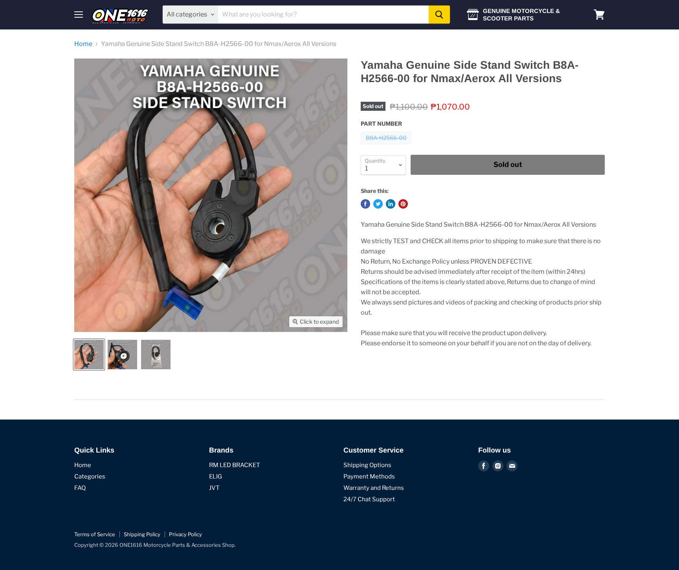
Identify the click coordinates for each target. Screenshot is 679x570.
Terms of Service (94, 534)
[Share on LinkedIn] (390, 204)
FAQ (80, 487)
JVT (214, 487)
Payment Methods (369, 476)
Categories (89, 476)
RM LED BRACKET (234, 465)
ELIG (215, 476)
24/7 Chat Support (369, 499)
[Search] (439, 14)
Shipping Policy (142, 534)
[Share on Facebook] (365, 204)
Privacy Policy (185, 534)
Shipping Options (367, 465)
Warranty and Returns (373, 487)
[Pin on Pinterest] (403, 204)
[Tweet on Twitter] (378, 204)
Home (83, 44)
